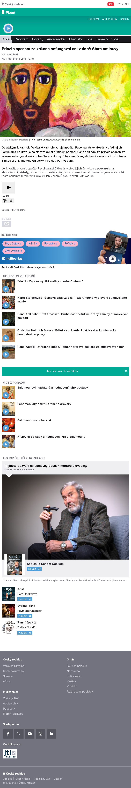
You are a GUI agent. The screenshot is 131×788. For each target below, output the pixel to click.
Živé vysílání (12, 250)
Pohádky (49, 243)
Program (93, 19)
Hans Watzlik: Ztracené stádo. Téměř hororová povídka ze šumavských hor (70, 346)
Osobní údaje (23, 778)
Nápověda (73, 671)
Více (116, 39)
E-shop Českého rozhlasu (24, 458)
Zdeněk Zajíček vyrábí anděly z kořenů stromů (50, 281)
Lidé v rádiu (74, 676)
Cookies (7, 778)
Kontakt (72, 686)
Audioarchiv (109, 19)
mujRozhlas (9, 234)
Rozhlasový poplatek (80, 691)
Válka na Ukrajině (13, 666)
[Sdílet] (11, 200)
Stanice (8, 676)
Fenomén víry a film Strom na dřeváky (44, 404)
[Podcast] (5, 200)
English (58, 778)
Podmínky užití (42, 778)
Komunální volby (13, 671)
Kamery (124, 19)
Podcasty (9, 708)
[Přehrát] (8, 188)
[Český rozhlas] (13, 4)
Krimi (31, 243)
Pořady (37, 39)
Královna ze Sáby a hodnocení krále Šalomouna (51, 436)
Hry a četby (12, 243)
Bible (6, 39)
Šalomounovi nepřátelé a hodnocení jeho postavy (52, 387)
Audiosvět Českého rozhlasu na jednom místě (28, 267)
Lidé (88, 39)
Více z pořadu (14, 382)
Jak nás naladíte (77, 666)
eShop (7, 681)
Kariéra (71, 681)
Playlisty (75, 39)
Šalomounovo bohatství (34, 420)
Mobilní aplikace (13, 713)
